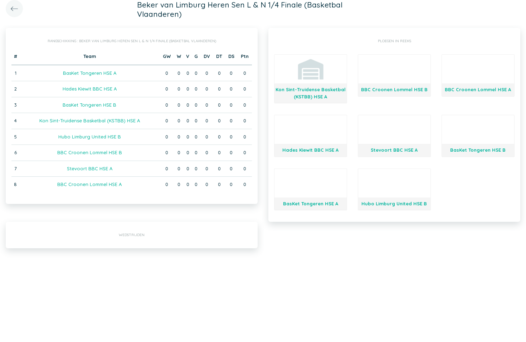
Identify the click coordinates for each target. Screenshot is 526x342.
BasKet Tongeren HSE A (89, 73)
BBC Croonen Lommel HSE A (89, 184)
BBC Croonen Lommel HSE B (89, 152)
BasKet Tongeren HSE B (89, 105)
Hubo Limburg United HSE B (89, 137)
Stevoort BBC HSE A (89, 168)
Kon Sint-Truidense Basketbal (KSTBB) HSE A (89, 120)
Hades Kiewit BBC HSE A (90, 89)
